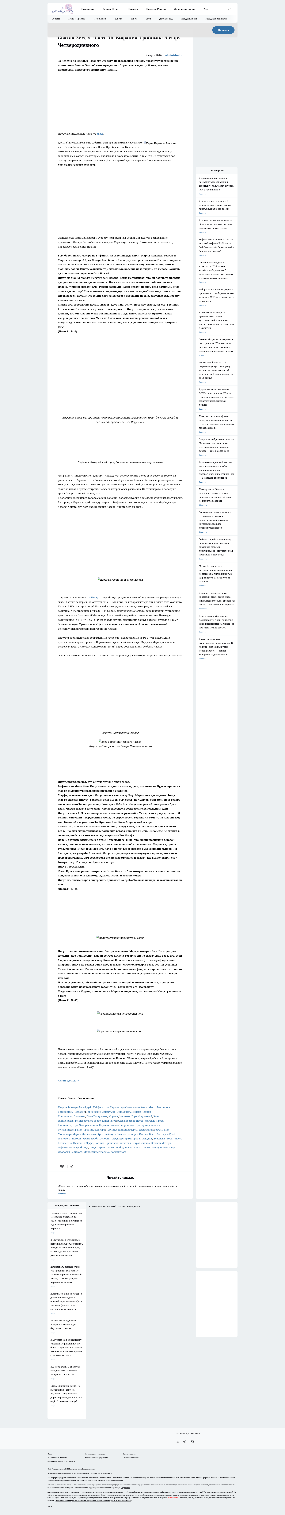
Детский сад (166, 18)
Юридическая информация (96, 1457)
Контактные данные (131, 1457)
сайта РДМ (95, 597)
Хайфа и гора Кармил (106, 1107)
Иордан (113, 1116)
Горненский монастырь (100, 1111)
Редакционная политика (58, 1457)
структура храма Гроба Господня (132, 1138)
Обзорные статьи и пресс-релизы (62, 1461)
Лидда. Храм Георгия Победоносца (111, 1147)
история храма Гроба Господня (91, 1138)
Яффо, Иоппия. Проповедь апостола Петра (112, 1143)
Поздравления (189, 18)
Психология (100, 18)
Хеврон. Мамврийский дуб (74, 1107)
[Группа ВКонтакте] (177, 1442)
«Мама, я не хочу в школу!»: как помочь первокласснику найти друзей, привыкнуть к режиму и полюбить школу (117, 1189)
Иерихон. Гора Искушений (135, 1116)
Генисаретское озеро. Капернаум (95, 1120)
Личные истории (184, 8)
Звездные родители (216, 18)
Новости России (156, 8)
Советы (56, 18)
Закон (134, 18)
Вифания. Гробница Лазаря (88, 1129)
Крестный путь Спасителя (113, 1134)
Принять (223, 30)
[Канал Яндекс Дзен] (192, 1442)
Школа (118, 18)
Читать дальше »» (69, 1080)
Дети (148, 18)
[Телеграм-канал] (185, 1442)
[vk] (62, 1167)
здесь (100, 133)
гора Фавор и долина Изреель (91, 1125)
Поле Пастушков (97, 1116)
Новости (133, 8)
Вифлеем (79, 1116)
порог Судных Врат (143, 1134)
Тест (205, 8)
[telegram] (73, 1167)
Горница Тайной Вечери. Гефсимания (130, 1129)
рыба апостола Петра (130, 1120)
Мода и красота (76, 18)
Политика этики (129, 1454)
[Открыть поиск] (229, 9)
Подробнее (125, 1487)
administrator (174, 55)
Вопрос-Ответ (111, 8)
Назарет (80, 1111)
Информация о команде (95, 1454)
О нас (50, 1454)
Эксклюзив (87, 8)
